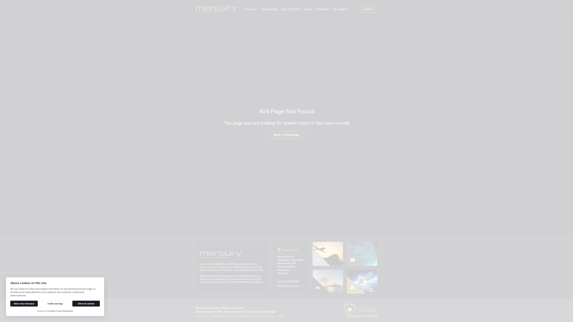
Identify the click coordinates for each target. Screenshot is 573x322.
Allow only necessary (24, 303)
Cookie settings (55, 303)
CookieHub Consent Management (60, 311)
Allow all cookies (86, 303)
